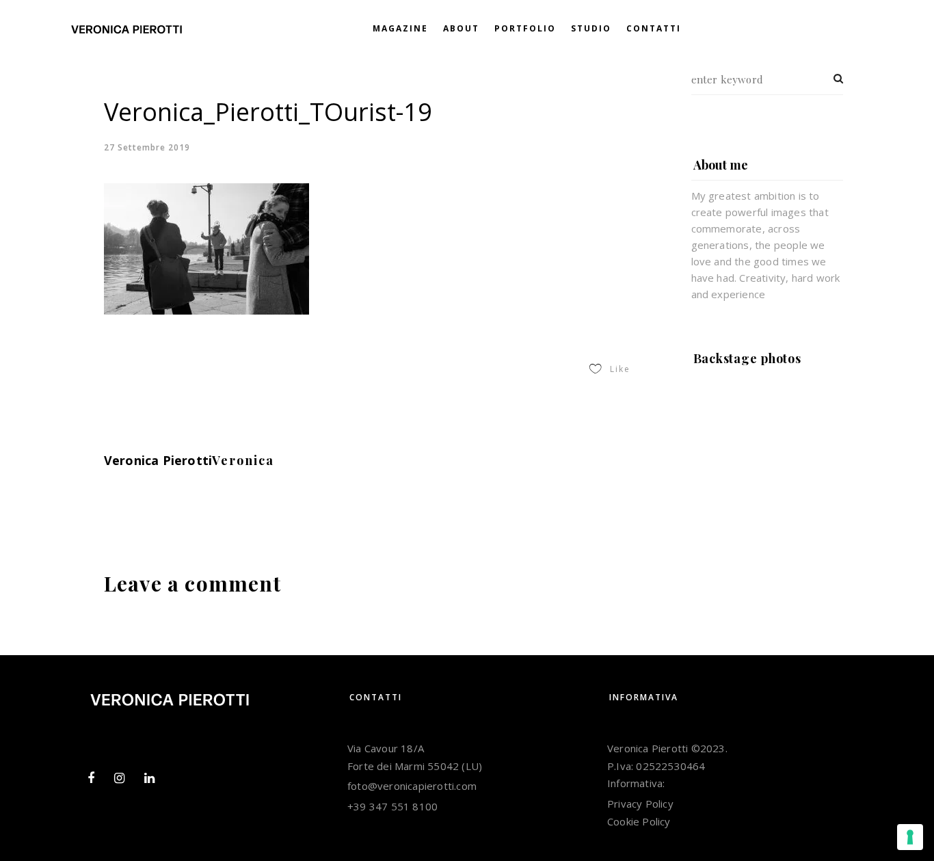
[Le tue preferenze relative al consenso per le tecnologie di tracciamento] (910, 837)
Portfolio (525, 28)
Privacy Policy (640, 803)
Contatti (653, 28)
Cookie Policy (639, 821)
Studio (591, 28)
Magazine (400, 28)
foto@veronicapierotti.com (412, 786)
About (461, 28)
